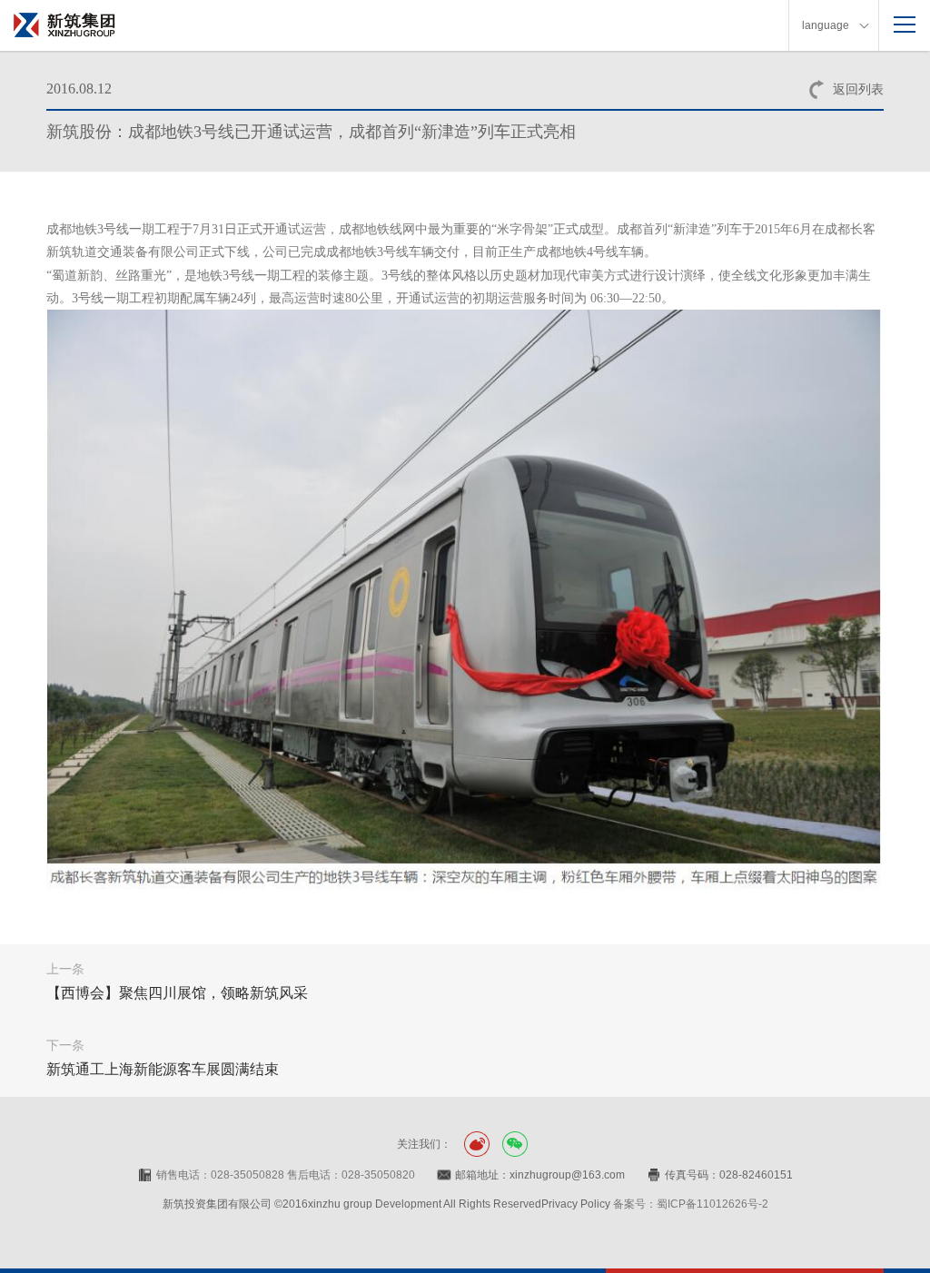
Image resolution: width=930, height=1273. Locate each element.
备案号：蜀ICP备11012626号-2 (690, 1204)
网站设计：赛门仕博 (465, 1223)
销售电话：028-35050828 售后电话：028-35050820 (285, 1175)
